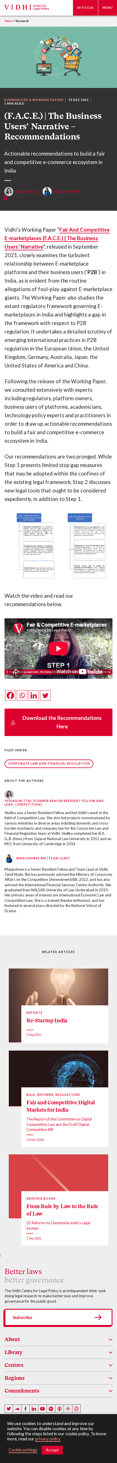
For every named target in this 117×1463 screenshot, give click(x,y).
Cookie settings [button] (23, 1449)
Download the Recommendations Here (62, 722)
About (12, 1339)
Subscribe (22, 1317)
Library (14, 1352)
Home (8, 21)
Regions (14, 1378)
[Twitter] (45, 695)
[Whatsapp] (22, 695)
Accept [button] (52, 1449)
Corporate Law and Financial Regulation (49, 763)
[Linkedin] (33, 695)
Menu (108, 7)
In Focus (85, 7)
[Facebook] (10, 695)
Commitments (22, 1391)
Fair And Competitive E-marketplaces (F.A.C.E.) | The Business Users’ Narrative (57, 238)
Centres (14, 1365)
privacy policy (47, 1438)
